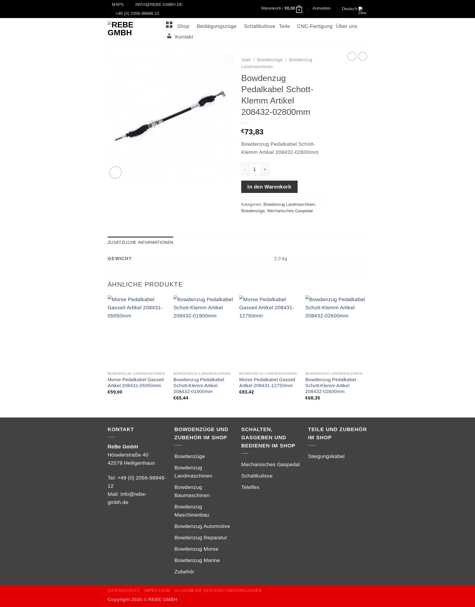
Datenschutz (124, 590)
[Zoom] (115, 172)
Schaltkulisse (259, 26)
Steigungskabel (326, 456)
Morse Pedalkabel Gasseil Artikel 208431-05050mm (136, 382)
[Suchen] (237, 9)
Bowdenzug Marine (197, 560)
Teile (284, 26)
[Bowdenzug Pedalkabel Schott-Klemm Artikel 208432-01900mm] (204, 331)
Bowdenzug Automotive (202, 526)
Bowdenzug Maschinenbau (191, 511)
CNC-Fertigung (314, 26)
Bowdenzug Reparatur (200, 537)
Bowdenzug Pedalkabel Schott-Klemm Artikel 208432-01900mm (198, 385)
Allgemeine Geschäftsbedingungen (218, 590)
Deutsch (349, 8)
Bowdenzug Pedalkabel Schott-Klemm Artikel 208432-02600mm (330, 385)
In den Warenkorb (269, 186)
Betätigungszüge (217, 26)
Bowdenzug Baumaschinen (192, 491)
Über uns (346, 26)
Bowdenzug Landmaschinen (289, 204)
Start (246, 59)
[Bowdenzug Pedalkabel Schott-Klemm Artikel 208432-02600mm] (335, 331)
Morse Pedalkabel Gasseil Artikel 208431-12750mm (267, 382)
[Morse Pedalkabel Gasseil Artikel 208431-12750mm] (269, 331)
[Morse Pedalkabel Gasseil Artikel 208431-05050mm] (138, 331)
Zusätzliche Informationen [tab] (140, 242)
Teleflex (250, 487)
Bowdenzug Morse (196, 549)
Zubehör (184, 571)
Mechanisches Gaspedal (290, 211)
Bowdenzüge (270, 59)
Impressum (157, 590)
